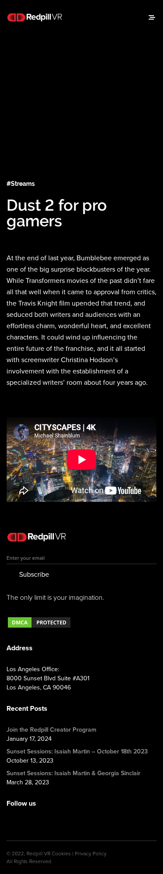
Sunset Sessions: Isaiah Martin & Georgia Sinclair (73, 773)
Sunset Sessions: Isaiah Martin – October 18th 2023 (77, 751)
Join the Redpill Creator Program (51, 729)
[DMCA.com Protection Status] (39, 627)
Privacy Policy (90, 853)
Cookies (61, 853)
